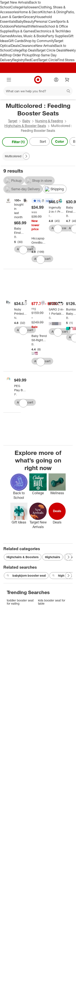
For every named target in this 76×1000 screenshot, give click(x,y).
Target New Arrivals (14, 2)
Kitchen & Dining (53, 12)
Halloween (30, 7)
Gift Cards (16, 41)
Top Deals (29, 50)
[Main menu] (9, 79)
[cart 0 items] (67, 79)
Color (59, 141)
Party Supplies (57, 36)
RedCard (31, 60)
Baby (19, 21)
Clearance (27, 46)
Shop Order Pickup (18, 55)
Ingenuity (50, 216)
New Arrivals (44, 46)
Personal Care (45, 21)
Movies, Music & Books (28, 36)
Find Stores (66, 60)
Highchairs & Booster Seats (25, 126)
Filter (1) (18, 142)
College (16, 7)
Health (26, 26)
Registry (18, 60)
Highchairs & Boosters (23, 557)
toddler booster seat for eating (20, 602)
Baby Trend (33, 344)
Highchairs (52, 557)
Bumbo (67, 318)
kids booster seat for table (51, 602)
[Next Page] (71, 142)
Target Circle (47, 60)
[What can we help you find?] (38, 91)
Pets (17, 26)
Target (12, 121)
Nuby (15, 318)
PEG (15, 394)
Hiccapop (33, 246)
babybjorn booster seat (29, 575)
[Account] (56, 79)
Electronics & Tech (48, 31)
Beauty (28, 21)
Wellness (38, 26)
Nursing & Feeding (49, 121)
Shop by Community (39, 41)
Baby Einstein (15, 237)
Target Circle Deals (50, 50)
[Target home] (38, 79)
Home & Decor (30, 12)
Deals (15, 46)
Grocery (29, 17)
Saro (50, 318)
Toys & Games (23, 31)
